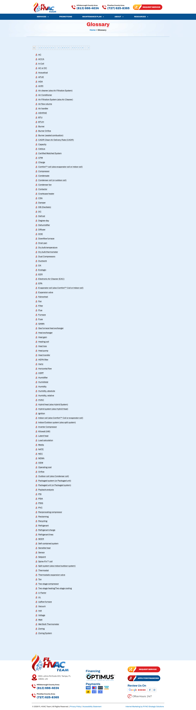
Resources (140, 17)
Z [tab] (88, 47)
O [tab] (66, 47)
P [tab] (68, 47)
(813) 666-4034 (88, 8)
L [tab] (60, 47)
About (118, 17)
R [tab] (72, 47)
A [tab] (39, 47)
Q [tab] (70, 47)
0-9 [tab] (37, 47)
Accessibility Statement (92, 707)
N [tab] (64, 47)
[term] (39, 55)
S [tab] (74, 47)
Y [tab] (86, 47)
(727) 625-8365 (118, 8)
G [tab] (51, 47)
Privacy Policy (75, 707)
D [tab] (45, 47)
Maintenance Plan (91, 17)
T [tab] (76, 47)
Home (93, 30)
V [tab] (80, 47)
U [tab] (78, 47)
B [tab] (41, 47)
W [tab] (82, 47)
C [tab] (43, 47)
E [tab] (47, 47)
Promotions (65, 17)
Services (41, 17)
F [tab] (49, 47)
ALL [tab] (34, 47)
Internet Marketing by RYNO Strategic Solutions (145, 707)
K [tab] (58, 47)
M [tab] (62, 47)
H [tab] (53, 47)
